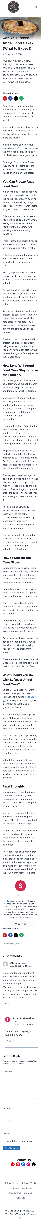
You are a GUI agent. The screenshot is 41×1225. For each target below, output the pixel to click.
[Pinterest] (19, 924)
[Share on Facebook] (10, 98)
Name (7, 1108)
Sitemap (28, 1193)
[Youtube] (16, 924)
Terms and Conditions (20, 1188)
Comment (10, 1071)
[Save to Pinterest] (5, 98)
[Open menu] (36, 7)
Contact (20, 1197)
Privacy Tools (29, 1183)
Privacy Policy (25, 1141)
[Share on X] (16, 98)
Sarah (7, 54)
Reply (7, 1004)
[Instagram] (25, 924)
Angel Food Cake (11, 944)
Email (7, 1121)
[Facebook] (22, 924)
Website (8, 1133)
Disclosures (15, 1193)
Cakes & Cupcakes (11, 33)
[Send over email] (21, 98)
